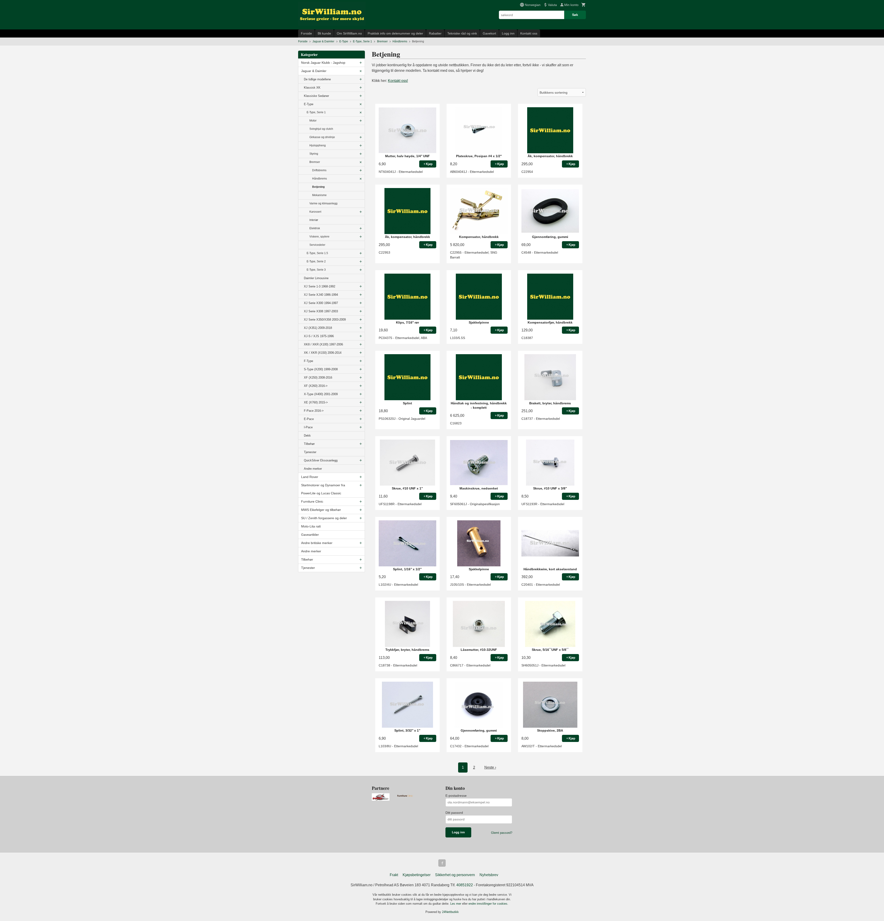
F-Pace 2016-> (314, 410)
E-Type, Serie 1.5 (317, 253)
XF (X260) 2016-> (316, 386)
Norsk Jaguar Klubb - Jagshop (323, 62)
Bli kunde (324, 33)
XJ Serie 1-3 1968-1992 (319, 286)
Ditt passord (454, 812)
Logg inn (508, 33)
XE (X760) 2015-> (316, 402)
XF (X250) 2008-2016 (318, 377)
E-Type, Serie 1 (316, 112)
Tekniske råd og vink (462, 33)
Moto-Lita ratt (311, 526)
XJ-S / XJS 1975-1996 (319, 336)
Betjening (318, 186)
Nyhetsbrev (489, 875)
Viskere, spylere (319, 236)
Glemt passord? (501, 832)
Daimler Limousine (316, 278)
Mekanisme (319, 195)
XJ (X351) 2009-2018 (318, 328)
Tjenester (310, 452)
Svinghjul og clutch (321, 128)
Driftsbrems (319, 170)
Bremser (314, 162)
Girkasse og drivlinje (322, 137)
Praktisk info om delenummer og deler (395, 33)
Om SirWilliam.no (349, 33)
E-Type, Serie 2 (316, 261)
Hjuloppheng (317, 145)
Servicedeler (317, 244)
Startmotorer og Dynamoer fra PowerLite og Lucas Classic (323, 489)
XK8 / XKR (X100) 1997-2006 (323, 344)
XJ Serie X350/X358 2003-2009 (325, 319)
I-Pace (308, 427)
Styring (313, 153)
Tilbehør (309, 444)
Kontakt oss (528, 33)
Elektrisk (314, 228)
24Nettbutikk (450, 912)
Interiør (313, 220)
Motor (313, 120)
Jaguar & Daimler (313, 71)
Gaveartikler (310, 534)
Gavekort (489, 33)
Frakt (394, 875)
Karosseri (315, 211)
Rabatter (435, 33)
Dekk (307, 435)
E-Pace (309, 419)
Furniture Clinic (312, 501)
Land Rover (309, 477)
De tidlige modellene (317, 79)
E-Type (308, 104)
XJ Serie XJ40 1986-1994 (321, 294)
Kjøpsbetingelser (416, 875)
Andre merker (313, 468)
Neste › (490, 767)
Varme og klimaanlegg (323, 203)
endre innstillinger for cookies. (488, 903)
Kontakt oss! (398, 81)
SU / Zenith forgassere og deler (324, 518)
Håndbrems (319, 178)
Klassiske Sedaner (316, 96)
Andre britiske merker (316, 543)
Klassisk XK (312, 87)
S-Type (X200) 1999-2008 (321, 369)
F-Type (308, 361)
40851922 (464, 885)
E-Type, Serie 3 (316, 269)
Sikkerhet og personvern (455, 875)
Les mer (456, 903)
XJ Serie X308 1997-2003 (321, 311)
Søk (575, 15)
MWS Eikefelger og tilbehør (321, 510)
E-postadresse (456, 795)
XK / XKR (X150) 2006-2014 (322, 352)
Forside (306, 33)
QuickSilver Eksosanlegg (320, 460)
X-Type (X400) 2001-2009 (321, 394)
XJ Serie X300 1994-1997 (321, 303)
